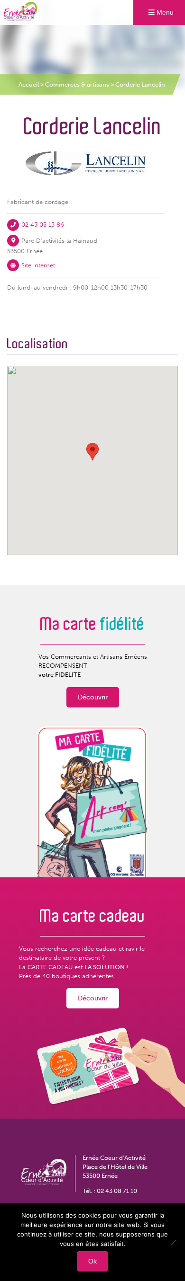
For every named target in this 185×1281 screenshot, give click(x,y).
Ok (92, 1261)
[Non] (173, 1242)
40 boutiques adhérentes (78, 976)
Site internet (38, 265)
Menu (164, 12)
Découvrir (93, 697)
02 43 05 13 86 (42, 224)
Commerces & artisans (77, 84)
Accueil (28, 84)
